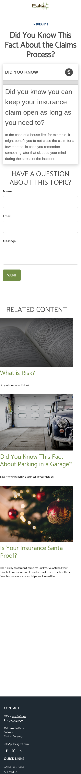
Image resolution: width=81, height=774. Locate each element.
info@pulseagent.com (16, 744)
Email (6, 216)
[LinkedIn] (20, 751)
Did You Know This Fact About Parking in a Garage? (36, 461)
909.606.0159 (19, 716)
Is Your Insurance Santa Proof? (31, 552)
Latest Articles (14, 767)
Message (9, 241)
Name (7, 191)
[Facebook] (6, 751)
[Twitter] (13, 751)
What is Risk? (17, 373)
